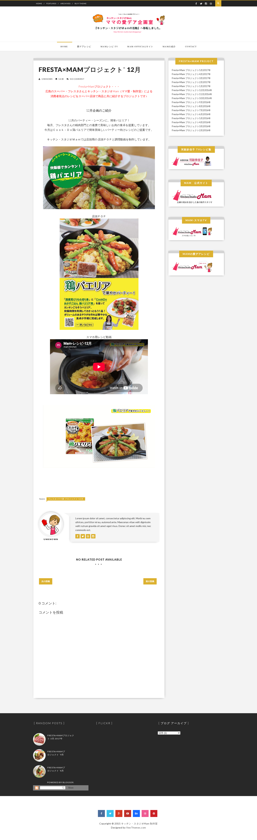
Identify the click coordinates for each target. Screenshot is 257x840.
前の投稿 (150, 581)
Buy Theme (81, 3)
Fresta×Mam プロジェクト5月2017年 (191, 70)
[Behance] (136, 813)
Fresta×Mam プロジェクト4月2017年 (191, 74)
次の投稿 (45, 581)
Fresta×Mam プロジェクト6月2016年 (191, 114)
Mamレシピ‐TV (109, 46)
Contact (191, 46)
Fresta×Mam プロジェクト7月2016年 (191, 110)
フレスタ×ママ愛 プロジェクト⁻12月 (65, 499)
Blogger (68, 782)
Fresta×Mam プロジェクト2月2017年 (191, 82)
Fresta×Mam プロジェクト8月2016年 (191, 106)
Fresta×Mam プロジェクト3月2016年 (191, 126)
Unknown (47, 79)
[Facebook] (101, 813)
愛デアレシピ (84, 46)
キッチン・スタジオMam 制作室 (139, 823)
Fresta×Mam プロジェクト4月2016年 (191, 122)
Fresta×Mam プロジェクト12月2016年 (192, 90)
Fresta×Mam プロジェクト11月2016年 (192, 94)
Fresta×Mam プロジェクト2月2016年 (191, 130)
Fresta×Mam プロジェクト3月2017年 (191, 78)
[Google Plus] (118, 813)
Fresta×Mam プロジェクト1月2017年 (191, 86)
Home (39, 3)
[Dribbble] (145, 813)
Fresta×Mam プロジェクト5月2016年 (191, 118)
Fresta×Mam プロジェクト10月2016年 (192, 98)
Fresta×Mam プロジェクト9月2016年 (191, 102)
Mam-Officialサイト (140, 46)
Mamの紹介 (169, 46)
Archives (65, 3)
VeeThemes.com (136, 827)
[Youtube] (127, 813)
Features (51, 3)
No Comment (77, 79)
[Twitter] (110, 813)
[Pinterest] (153, 813)
